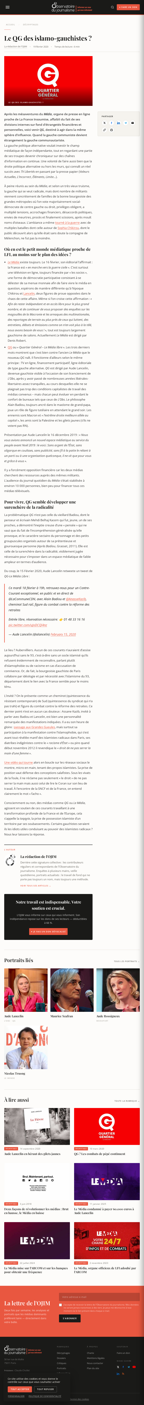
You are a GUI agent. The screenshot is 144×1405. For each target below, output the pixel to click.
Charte (90, 1353)
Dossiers (61, 1358)
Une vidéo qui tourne (18, 762)
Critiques (61, 1363)
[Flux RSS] (123, 1374)
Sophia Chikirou (68, 228)
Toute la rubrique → (127, 1101)
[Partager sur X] (104, 123)
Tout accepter (20, 1389)
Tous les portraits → (127, 961)
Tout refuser (45, 1389)
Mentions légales (95, 1358)
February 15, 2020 (63, 634)
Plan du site (93, 1368)
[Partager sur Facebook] (111, 123)
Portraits (61, 1368)
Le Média (14, 262)
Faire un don (123, 1353)
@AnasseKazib (76, 599)
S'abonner (70, 1318)
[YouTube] (134, 1367)
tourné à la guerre (67, 223)
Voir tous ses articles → (35, 885)
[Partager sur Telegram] (125, 123)
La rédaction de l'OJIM (15, 46)
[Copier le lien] (104, 130)
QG (10, 347)
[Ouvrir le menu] (7, 7)
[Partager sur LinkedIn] (118, 123)
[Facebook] (123, 1367)
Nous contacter (95, 1363)
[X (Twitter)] (118, 1367)
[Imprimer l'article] (111, 130)
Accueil (10, 24)
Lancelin (29, 293)
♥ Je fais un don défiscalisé (48, 931)
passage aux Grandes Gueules (34, 727)
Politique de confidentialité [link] (45, 1396)
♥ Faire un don (128, 7)
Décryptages (30, 24)
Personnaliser (16, 1396)
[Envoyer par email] (132, 123)
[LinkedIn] (118, 1374)
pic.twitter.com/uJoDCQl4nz (28, 625)
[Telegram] (128, 1367)
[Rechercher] (112, 7)
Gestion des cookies (79, 1399)
